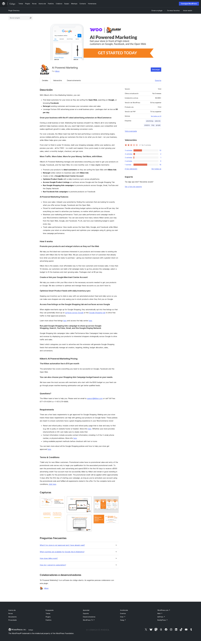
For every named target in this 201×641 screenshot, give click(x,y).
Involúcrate (124, 610)
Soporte (158, 80)
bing (152, 125)
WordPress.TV (89, 620)
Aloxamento (12, 617)
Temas (48, 613)
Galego (30, 630)
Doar (122, 617)
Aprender (86, 610)
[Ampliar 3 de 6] (89, 499)
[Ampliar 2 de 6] (62, 512)
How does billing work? (49, 558)
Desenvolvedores (89, 617)
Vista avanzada (131, 131)
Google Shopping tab (97, 313)
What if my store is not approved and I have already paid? (62, 545)
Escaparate (49, 610)
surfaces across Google (74, 313)
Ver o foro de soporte (133, 187)
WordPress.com (163, 610)
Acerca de (12, 610)
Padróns (48, 620)
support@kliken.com (95, 398)
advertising (149, 121)
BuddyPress (162, 620)
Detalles (45, 80)
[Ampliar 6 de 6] (116, 517)
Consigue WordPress (189, 3)
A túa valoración (131, 169)
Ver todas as (156, 169)
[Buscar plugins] (30, 18)
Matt (159, 613)
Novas (10, 613)
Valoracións (57, 80)
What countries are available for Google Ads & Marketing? (62, 552)
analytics (147, 125)
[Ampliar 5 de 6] (116, 499)
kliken (57, 71)
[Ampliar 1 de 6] (62, 499)
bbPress (161, 617)
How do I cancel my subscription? (53, 565)
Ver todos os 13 (156, 116)
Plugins (48, 617)
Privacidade (12, 620)
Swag (123, 620)
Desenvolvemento (74, 80)
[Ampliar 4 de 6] (89, 517)
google (158, 125)
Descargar (156, 69)
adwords (157, 121)
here (65, 321)
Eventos (123, 613)
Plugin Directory (13, 10)
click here (52, 484)
